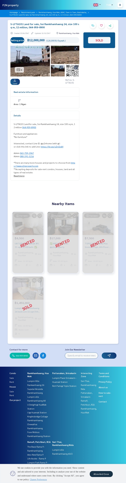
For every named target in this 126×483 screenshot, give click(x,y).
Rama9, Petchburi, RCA (39, 441)
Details (17, 115)
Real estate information (26, 92)
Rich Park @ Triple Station (64, 385)
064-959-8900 (29, 127)
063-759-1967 (27, 153)
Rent (12, 381)
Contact (103, 401)
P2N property (10, 5)
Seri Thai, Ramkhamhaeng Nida (88, 385)
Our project (15, 400)
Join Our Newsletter (75, 349)
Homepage (14, 12)
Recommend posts (28, 12)
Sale (12, 377)
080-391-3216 (27, 156)
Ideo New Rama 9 (35, 454)
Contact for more (19, 349)
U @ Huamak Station (37, 412)
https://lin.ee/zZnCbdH (52, 146)
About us (103, 387)
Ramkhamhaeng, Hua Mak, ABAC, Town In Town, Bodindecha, (63, 12)
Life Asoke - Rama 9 (36, 458)
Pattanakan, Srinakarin (64, 373)
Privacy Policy (105, 381)
